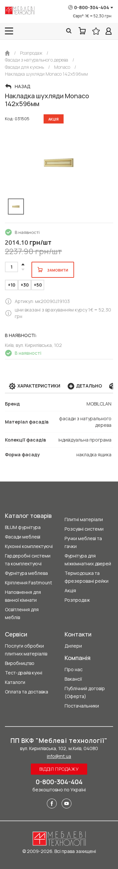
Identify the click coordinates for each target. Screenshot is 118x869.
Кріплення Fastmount (28, 582)
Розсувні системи (84, 529)
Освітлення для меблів (22, 613)
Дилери (73, 646)
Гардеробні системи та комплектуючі (27, 560)
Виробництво (19, 663)
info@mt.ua (59, 756)
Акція (70, 590)
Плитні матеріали (84, 519)
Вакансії (73, 679)
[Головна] (7, 53)
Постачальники (82, 706)
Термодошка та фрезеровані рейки (86, 577)
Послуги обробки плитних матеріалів (26, 650)
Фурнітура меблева (26, 573)
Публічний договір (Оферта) (85, 692)
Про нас (74, 669)
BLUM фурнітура (23, 527)
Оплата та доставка (26, 692)
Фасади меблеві (22, 537)
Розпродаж (77, 600)
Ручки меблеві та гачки (83, 542)
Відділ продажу (59, 769)
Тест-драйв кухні (23, 673)
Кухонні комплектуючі (29, 546)
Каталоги (15, 682)
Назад (22, 86)
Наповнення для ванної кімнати (23, 596)
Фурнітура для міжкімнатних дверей (88, 560)
